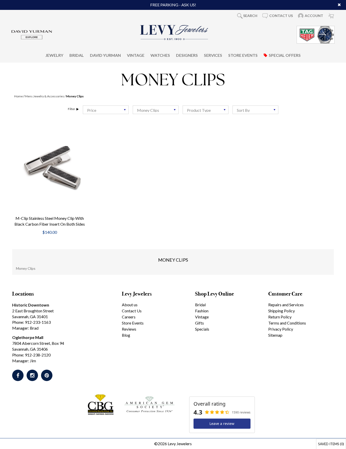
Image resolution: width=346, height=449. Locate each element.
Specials (202, 329)
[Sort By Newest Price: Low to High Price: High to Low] (255, 109)
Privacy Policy (280, 329)
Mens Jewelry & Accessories (44, 96)
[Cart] (331, 16)
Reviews (129, 329)
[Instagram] (32, 375)
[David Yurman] (31, 34)
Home (18, 96)
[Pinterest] (46, 375)
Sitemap (275, 335)
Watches (160, 54)
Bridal (76, 54)
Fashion (201, 310)
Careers (129, 316)
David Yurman (105, 54)
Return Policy (280, 316)
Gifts (199, 322)
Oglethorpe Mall (27, 337)
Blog (126, 335)
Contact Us (132, 310)
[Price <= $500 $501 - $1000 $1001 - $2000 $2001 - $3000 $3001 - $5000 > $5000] (106, 109)
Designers (187, 54)
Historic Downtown (30, 304)
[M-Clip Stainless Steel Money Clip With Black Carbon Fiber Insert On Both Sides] (49, 168)
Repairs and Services (286, 304)
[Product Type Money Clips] (205, 109)
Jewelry (54, 54)
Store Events (243, 54)
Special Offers (285, 54)
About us (130, 304)
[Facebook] (18, 375)
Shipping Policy (281, 310)
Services (213, 54)
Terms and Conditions (287, 322)
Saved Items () (331, 444)
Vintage (135, 54)
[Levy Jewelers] (174, 32)
